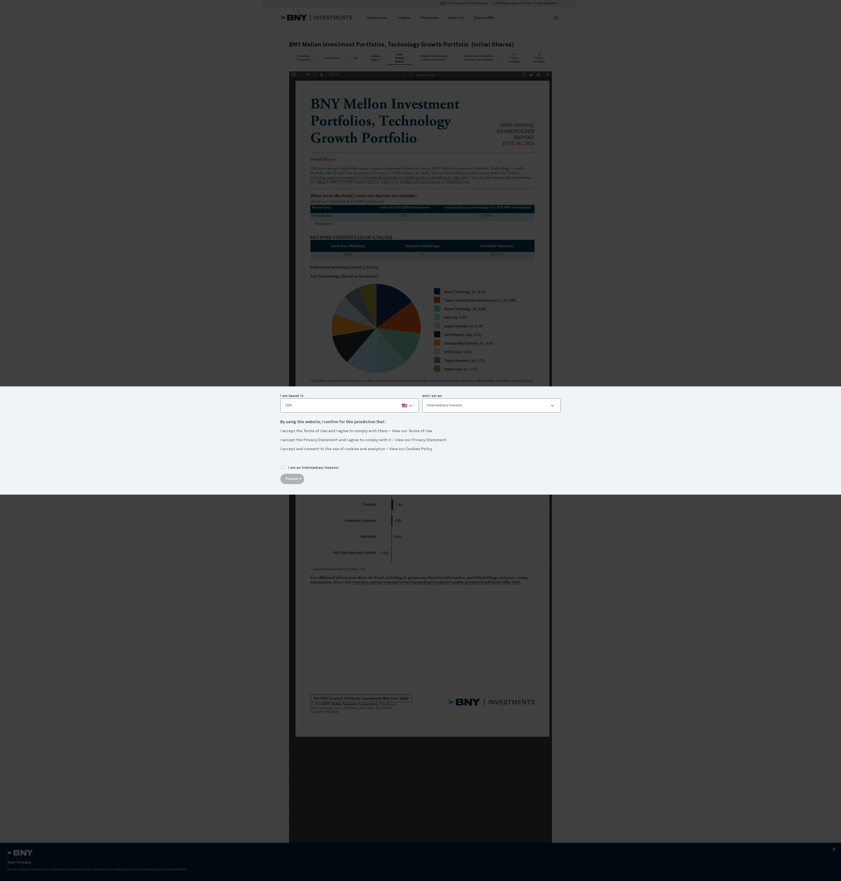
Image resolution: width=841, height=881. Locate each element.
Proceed (292, 478)
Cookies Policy (419, 449)
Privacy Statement (429, 440)
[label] (349, 405)
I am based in (291, 396)
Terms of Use (420, 431)
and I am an (432, 396)
